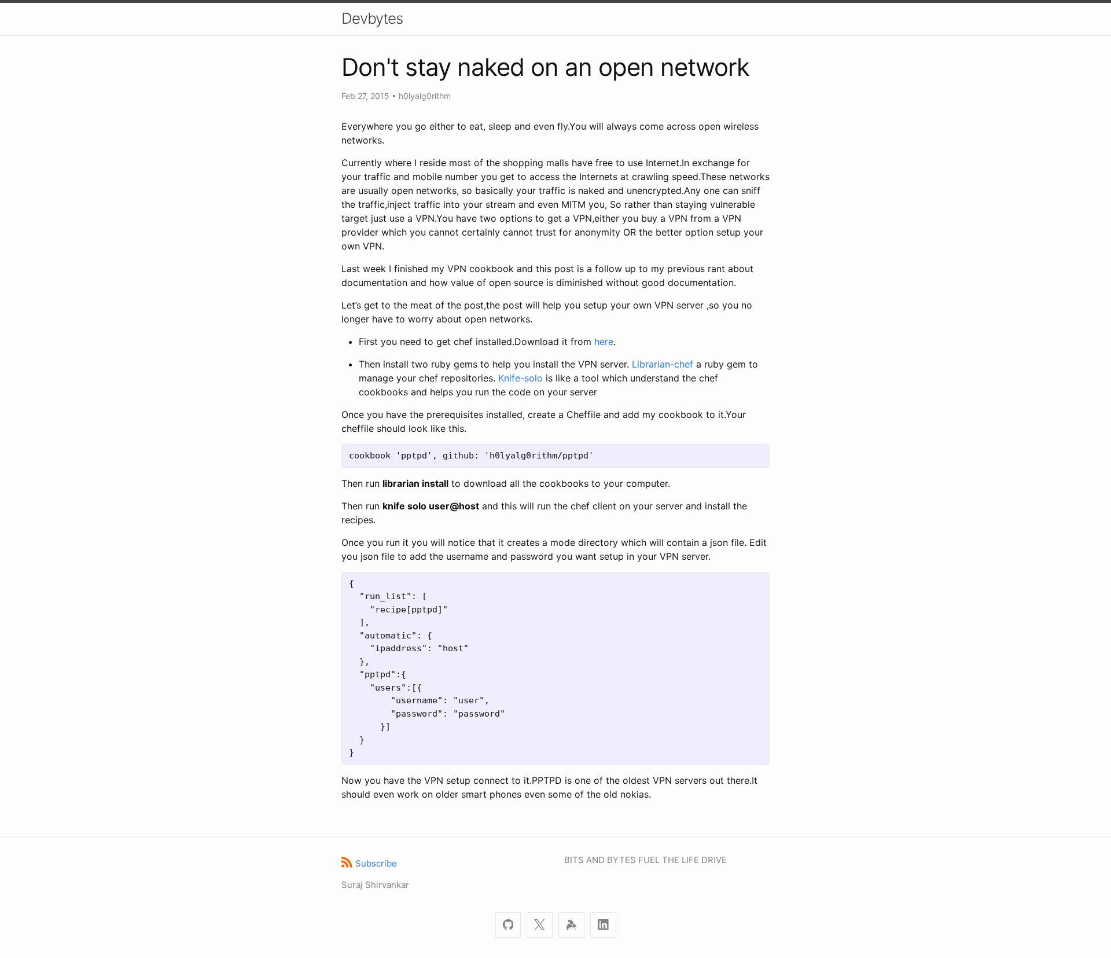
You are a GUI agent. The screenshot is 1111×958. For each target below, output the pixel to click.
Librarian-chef (662, 364)
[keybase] (571, 925)
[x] (540, 925)
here (603, 341)
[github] (508, 925)
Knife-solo (520, 378)
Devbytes (372, 18)
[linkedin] (603, 925)
